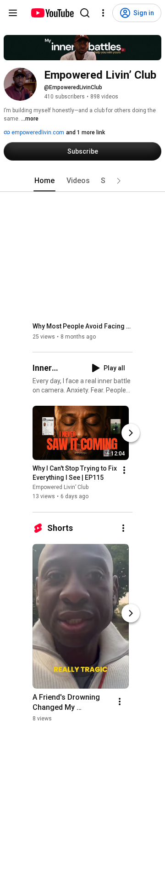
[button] (119, 181)
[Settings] (103, 12)
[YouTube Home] (52, 13)
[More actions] (124, 470)
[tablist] (82, 181)
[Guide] (12, 12)
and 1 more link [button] (85, 132)
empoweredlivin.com (37, 132)
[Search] (84, 12)
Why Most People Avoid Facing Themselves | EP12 (83, 326)
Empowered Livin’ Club (60, 487)
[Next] (130, 433)
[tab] (44, 181)
